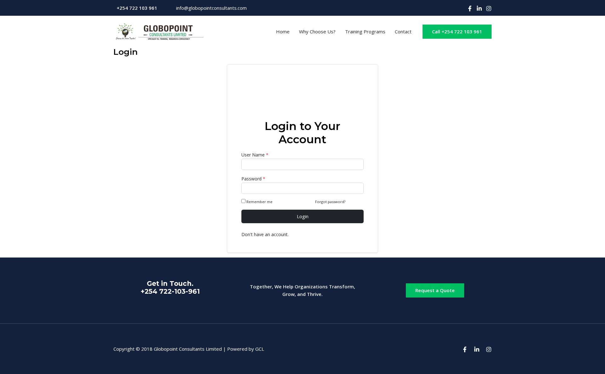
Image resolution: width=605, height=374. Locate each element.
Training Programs (365, 31)
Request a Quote (435, 290)
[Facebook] (470, 8)
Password (253, 179)
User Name (254, 155)
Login (302, 216)
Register (298, 234)
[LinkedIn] (479, 8)
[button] (457, 32)
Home (283, 31)
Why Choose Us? (317, 31)
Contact (403, 31)
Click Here (355, 201)
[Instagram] (489, 8)
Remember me (259, 201)
